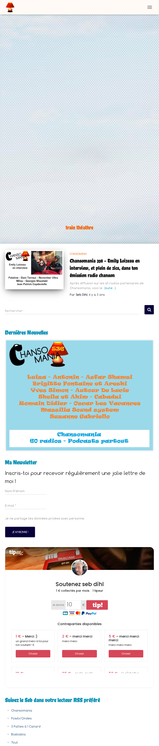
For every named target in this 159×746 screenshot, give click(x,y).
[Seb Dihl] (11, 7)
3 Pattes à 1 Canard (26, 726)
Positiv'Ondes (21, 718)
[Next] (145, 395)
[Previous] (13, 395)
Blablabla (18, 734)
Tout (14, 742)
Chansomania (78, 254)
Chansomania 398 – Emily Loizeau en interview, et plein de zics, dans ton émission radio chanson (105, 268)
